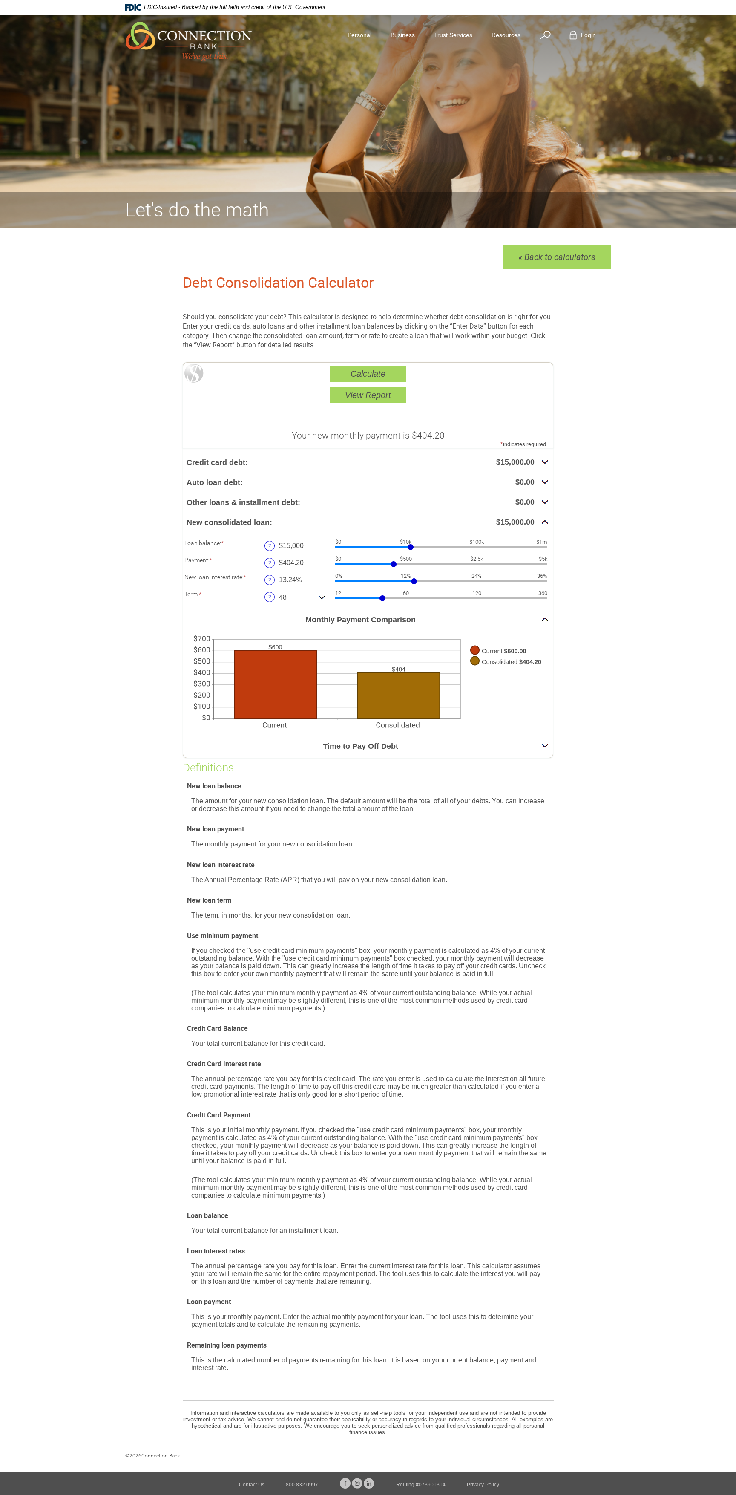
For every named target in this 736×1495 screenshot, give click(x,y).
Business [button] (403, 35)
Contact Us (251, 1485)
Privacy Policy (483, 1485)
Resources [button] (506, 35)
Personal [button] (359, 35)
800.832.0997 (302, 1485)
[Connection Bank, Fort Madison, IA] (188, 41)
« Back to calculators (556, 257)
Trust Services (453, 35)
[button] (368, 463)
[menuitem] (548, 35)
